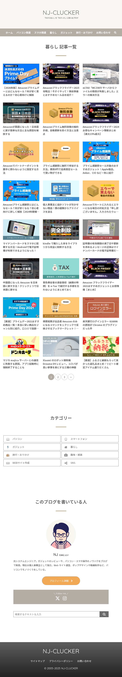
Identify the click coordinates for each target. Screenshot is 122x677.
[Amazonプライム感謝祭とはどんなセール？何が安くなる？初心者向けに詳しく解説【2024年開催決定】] (21, 199)
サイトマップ (37, 661)
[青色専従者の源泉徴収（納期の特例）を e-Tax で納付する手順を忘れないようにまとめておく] (61, 277)
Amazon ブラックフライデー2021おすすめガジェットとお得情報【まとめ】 (101, 286)
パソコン (17, 439)
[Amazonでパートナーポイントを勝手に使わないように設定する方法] (21, 160)
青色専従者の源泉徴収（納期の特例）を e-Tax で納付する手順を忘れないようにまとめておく (61, 286)
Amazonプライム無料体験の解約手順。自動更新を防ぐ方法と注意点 (61, 130)
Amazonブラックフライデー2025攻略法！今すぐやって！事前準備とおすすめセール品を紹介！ (61, 91)
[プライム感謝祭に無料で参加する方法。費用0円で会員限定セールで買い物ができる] (61, 160)
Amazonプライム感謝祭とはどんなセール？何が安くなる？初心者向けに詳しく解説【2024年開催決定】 (21, 208)
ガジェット (66, 32)
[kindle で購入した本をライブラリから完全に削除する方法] (61, 238)
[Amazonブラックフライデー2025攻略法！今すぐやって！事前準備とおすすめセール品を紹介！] (61, 82)
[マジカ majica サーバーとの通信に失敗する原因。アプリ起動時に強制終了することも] (21, 355)
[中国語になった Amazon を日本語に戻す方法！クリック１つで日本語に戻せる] (21, 277)
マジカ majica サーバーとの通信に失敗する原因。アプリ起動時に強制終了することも (21, 363)
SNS (73, 462)
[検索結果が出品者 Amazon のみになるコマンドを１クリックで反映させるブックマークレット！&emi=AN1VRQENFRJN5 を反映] (61, 316)
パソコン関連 (23, 32)
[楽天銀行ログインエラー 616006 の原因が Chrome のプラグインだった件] (101, 316)
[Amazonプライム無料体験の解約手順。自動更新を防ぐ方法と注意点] (61, 121)
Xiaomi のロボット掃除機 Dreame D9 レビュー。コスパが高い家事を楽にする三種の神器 (60, 363)
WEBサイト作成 (20, 462)
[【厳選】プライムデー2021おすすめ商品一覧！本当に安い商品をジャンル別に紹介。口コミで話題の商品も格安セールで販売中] (21, 316)
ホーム (9, 32)
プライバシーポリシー (61, 661)
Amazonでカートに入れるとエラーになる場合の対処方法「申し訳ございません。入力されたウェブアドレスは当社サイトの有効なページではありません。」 (100, 208)
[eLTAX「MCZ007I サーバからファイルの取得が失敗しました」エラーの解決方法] (101, 82)
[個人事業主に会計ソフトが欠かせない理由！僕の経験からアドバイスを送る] (61, 199)
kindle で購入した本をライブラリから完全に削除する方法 (60, 245)
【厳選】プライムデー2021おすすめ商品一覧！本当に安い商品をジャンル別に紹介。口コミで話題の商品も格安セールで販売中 (21, 325)
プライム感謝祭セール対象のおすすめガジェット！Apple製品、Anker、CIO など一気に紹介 (100, 169)
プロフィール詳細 (59, 580)
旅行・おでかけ (84, 32)
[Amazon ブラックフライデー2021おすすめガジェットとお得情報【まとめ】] (101, 277)
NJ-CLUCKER (61, 12)
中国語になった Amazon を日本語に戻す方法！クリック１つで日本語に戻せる (21, 286)
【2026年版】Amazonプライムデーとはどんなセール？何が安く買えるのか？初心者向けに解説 (21, 91)
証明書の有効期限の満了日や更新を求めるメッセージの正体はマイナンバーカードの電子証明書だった (100, 247)
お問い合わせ (103, 32)
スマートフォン (79, 439)
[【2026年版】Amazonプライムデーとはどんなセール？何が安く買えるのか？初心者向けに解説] (21, 82)
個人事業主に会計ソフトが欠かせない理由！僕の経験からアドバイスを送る (61, 208)
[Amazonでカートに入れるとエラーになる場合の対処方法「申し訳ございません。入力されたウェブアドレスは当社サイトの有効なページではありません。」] (101, 199)
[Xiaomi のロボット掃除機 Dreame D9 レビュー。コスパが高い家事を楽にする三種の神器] (61, 355)
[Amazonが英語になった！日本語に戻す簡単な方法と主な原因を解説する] (21, 121)
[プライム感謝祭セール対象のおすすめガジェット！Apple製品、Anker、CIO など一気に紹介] (101, 160)
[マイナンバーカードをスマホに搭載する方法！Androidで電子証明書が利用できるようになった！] (21, 238)
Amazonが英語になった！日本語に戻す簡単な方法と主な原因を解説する (21, 130)
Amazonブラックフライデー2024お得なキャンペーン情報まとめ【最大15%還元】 (101, 130)
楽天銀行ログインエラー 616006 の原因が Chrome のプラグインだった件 (100, 325)
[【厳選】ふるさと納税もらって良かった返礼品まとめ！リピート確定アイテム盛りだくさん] (101, 355)
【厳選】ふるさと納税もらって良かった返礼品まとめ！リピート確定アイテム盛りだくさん (100, 363)
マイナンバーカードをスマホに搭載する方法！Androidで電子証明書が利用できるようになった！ (21, 247)
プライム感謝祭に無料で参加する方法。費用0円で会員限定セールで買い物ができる (61, 169)
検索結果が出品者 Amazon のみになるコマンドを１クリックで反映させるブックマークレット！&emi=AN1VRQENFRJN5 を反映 (61, 325)
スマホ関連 (40, 32)
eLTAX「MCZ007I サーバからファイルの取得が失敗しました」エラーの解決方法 (100, 91)
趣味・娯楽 (76, 454)
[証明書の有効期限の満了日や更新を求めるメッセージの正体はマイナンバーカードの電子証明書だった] (101, 238)
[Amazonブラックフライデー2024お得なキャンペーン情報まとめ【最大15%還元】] (101, 121)
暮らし (53, 32)
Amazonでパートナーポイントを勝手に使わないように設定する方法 (21, 169)
